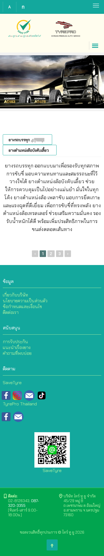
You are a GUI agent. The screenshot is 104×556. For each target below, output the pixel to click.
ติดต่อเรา (11, 312)
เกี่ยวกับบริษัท (15, 295)
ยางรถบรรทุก (20, 139)
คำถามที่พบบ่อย (17, 353)
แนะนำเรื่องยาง (17, 347)
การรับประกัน (15, 342)
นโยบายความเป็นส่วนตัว (25, 301)
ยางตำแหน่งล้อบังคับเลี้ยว (29, 150)
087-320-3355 (23, 503)
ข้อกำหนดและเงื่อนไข (22, 307)
